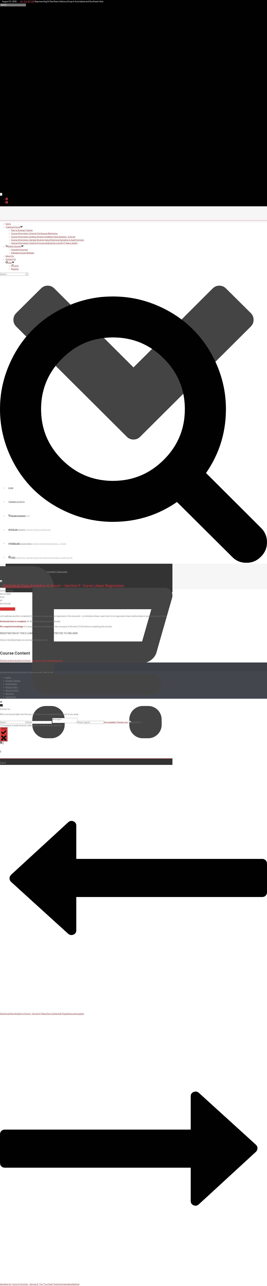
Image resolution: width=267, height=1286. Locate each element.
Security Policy (12, 690)
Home (8, 224)
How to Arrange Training (22, 230)
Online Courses (14, 246)
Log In (15, 266)
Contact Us (11, 259)
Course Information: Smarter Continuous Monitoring (34, 233)
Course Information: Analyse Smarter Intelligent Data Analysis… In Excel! (43, 237)
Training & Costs (13, 227)
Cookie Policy (11, 684)
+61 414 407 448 (27, 1)
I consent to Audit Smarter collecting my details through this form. (32, 725)
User (10, 263)
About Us (10, 256)
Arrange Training (13, 681)
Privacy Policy (12, 687)
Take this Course (7, 609)
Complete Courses (19, 250)
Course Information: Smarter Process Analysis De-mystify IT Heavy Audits (44, 243)
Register (15, 269)
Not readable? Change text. (116, 722)
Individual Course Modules (22, 253)
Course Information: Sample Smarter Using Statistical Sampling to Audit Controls (47, 240)
